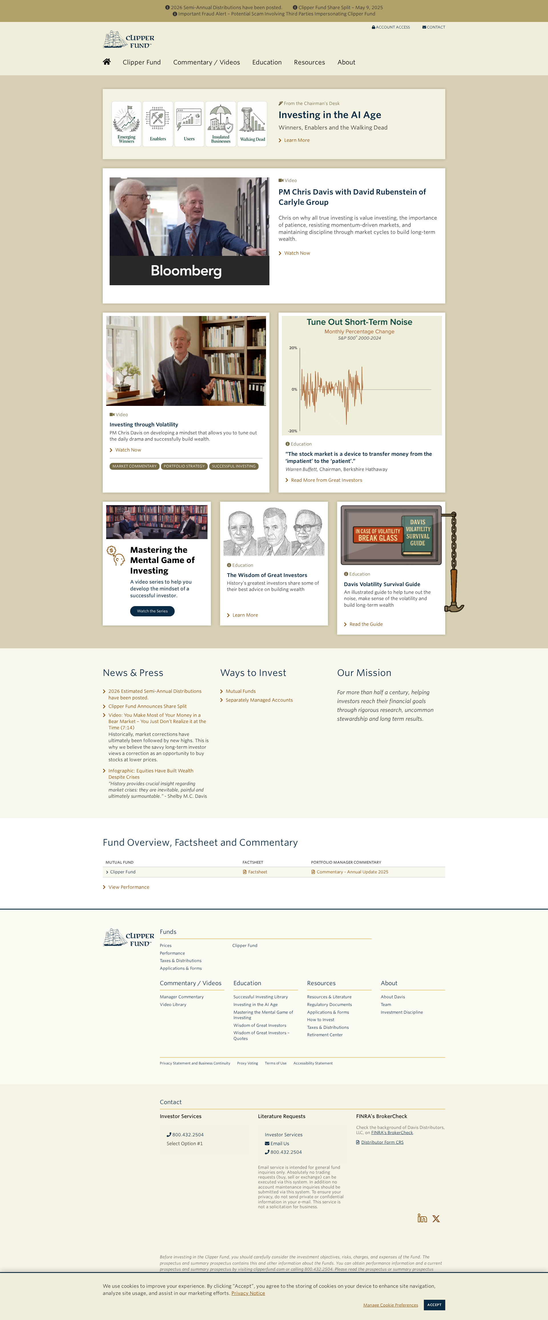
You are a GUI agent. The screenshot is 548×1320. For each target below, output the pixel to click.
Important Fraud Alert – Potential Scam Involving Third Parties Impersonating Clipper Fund (276, 14)
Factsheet (257, 871)
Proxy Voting (247, 1063)
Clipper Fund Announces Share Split (147, 706)
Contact (435, 27)
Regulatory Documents (329, 1004)
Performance (172, 953)
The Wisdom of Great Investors (267, 575)
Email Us (279, 1143)
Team (386, 1004)
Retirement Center (325, 1034)
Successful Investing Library (260, 997)
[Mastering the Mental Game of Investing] (156, 522)
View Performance (128, 887)
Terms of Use (276, 1063)
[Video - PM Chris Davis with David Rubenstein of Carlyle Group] (189, 231)
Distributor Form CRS (382, 1142)
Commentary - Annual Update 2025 (352, 871)
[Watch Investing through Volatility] (186, 361)
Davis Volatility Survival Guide (382, 584)
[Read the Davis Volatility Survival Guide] (391, 535)
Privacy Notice (248, 1293)
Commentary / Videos (190, 983)
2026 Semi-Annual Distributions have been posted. (227, 7)
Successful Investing (234, 466)
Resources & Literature (329, 997)
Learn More (297, 140)
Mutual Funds (241, 691)
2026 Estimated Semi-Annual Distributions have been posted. (155, 694)
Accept (434, 1305)
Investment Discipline (402, 1012)
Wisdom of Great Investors (259, 1025)
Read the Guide (366, 624)
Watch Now (297, 253)
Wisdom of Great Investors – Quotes (261, 1036)
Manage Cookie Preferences (390, 1305)
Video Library (173, 1004)
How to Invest (320, 1019)
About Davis (393, 997)
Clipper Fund (123, 871)
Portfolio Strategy (184, 466)
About (389, 983)
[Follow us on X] (436, 1218)
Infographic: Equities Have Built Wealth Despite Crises (151, 774)
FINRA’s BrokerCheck (392, 1132)
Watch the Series (152, 611)
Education (247, 983)
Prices (166, 945)
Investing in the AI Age (330, 114)
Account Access (392, 27)
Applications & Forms (181, 968)
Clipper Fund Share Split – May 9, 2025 (341, 7)
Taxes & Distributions (181, 960)
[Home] (107, 62)
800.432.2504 (187, 1134)
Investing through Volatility (144, 425)
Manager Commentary (182, 997)
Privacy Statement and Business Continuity (195, 1063)
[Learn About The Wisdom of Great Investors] (274, 530)
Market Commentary (134, 466)
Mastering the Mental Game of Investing (263, 1015)
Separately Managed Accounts (259, 700)
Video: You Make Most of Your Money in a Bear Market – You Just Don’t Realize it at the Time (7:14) (157, 721)
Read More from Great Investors (326, 480)
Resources (321, 983)
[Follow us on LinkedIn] (422, 1218)
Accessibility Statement (313, 1063)
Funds (168, 931)
